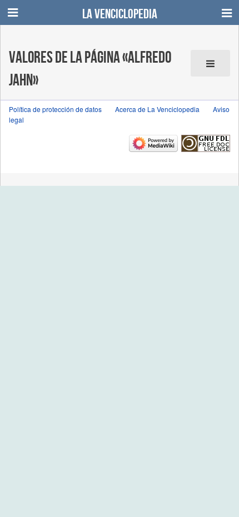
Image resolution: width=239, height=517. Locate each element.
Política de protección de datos (55, 109)
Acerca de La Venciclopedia (157, 109)
